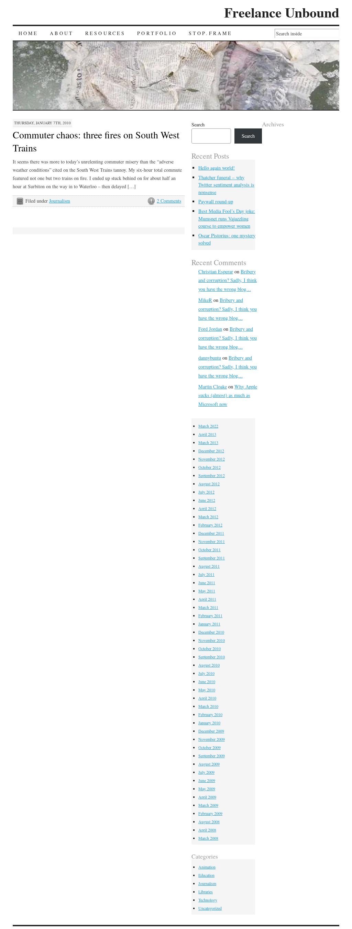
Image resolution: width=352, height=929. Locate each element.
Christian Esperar (215, 271)
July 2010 (206, 673)
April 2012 (207, 508)
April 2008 (207, 829)
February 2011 (210, 615)
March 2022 (208, 426)
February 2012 (210, 525)
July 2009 (206, 772)
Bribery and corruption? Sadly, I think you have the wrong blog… (227, 280)
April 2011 (207, 599)
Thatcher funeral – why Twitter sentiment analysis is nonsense (226, 184)
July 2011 (206, 574)
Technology (207, 900)
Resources (105, 33)
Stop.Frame (211, 33)
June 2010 (206, 681)
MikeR (205, 300)
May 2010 (206, 689)
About (62, 33)
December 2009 (211, 731)
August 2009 (209, 764)
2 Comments (169, 200)
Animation (207, 867)
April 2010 (207, 698)
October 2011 (209, 549)
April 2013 (207, 434)
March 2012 (208, 516)
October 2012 (209, 467)
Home (28, 33)
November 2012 (211, 459)
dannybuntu (209, 357)
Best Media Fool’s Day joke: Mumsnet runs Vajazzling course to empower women (226, 218)
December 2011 (211, 533)
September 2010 (211, 656)
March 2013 (208, 442)
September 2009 (211, 755)
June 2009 (206, 780)
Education (206, 875)
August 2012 (209, 483)
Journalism (59, 200)
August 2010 (209, 665)
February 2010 (210, 714)
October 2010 (209, 648)
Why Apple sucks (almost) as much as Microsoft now (227, 395)
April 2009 (207, 797)
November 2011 (211, 541)
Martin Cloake (212, 386)
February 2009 (210, 813)
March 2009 (208, 805)
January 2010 (209, 722)
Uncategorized (210, 908)
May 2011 (206, 590)
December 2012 (211, 450)
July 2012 (206, 492)
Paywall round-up (215, 201)
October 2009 (209, 747)
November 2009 (211, 739)
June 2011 (206, 582)
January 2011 (209, 623)
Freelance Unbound (281, 12)
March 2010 (208, 706)
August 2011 (209, 566)
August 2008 (209, 821)
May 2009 (206, 788)
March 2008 (208, 838)
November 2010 (211, 640)
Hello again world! (216, 168)
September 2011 (211, 557)
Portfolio (157, 33)
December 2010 (211, 632)
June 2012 (206, 500)
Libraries (205, 891)
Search (198, 124)
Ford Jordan (210, 329)
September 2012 (211, 475)
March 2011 (208, 607)
